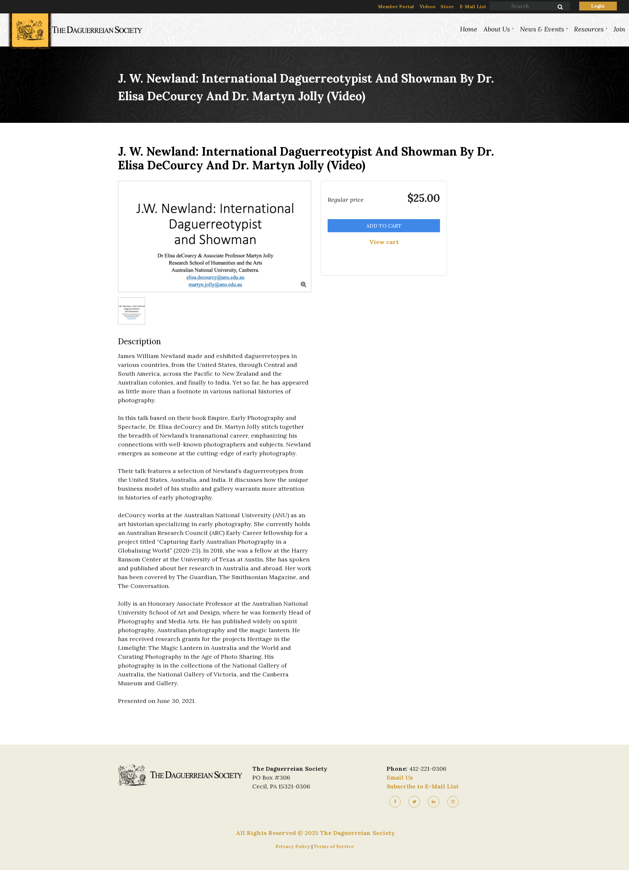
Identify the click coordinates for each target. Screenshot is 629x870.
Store (447, 6)
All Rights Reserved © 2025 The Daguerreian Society (315, 833)
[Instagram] (453, 801)
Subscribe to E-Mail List (423, 786)
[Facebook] (395, 801)
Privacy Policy (294, 846)
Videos (427, 6)
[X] (414, 801)
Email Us (400, 777)
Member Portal (396, 6)
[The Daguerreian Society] (75, 49)
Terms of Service (334, 846)
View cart (384, 242)
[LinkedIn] (433, 801)
